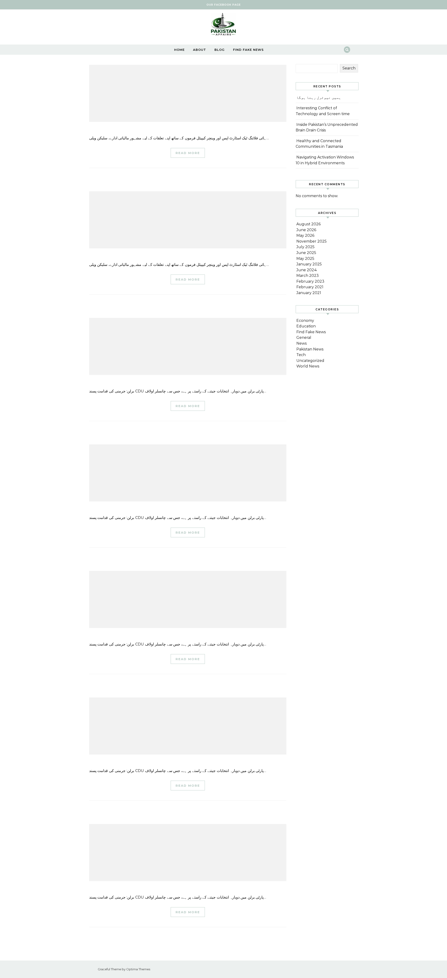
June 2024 (306, 270)
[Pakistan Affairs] (223, 25)
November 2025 (311, 241)
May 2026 (305, 235)
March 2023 (307, 275)
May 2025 (305, 258)
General (303, 337)
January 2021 (308, 293)
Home (179, 49)
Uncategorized (310, 360)
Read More (188, 153)
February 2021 (309, 287)
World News (307, 366)
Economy (305, 320)
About (199, 49)
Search (349, 68)
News (301, 343)
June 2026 (306, 230)
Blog (219, 49)
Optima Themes (138, 969)
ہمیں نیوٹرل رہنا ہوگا (318, 97)
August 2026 (308, 224)
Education (306, 326)
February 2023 (310, 281)
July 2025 (305, 247)
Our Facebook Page (224, 4)
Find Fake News (248, 49)
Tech (301, 355)
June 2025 (306, 253)
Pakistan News (309, 349)
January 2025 (309, 264)
